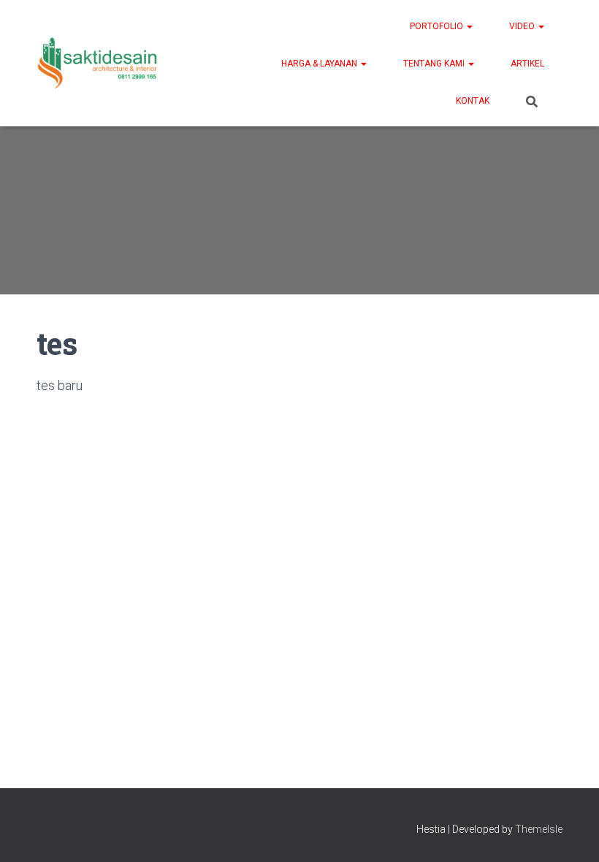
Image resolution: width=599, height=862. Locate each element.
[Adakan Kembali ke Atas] (570, 833)
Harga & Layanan (320, 63)
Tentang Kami (435, 63)
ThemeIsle (538, 829)
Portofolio (437, 26)
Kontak (472, 101)
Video (523, 26)
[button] (469, 26)
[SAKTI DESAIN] (97, 63)
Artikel (527, 63)
